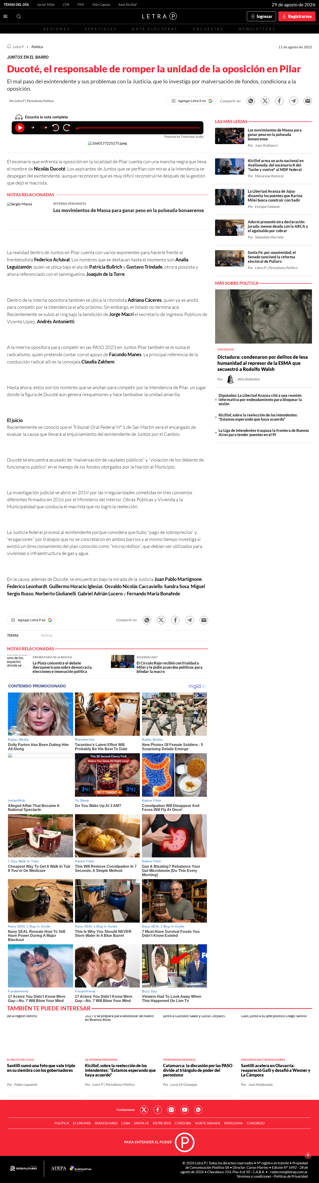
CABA (125, 1123)
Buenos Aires (106, 1123)
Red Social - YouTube (185, 1110)
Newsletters (257, 29)
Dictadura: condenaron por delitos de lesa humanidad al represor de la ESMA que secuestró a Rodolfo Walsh (262, 363)
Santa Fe (141, 1123)
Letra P (18, 46)
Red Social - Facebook (158, 1110)
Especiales (101, 29)
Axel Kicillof (127, 4)
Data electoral (155, 29)
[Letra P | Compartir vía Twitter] (265, 101)
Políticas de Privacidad (291, 1176)
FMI (81, 4)
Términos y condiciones (254, 1176)
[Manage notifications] (308, 1155)
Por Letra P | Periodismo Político (31, 101)
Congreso (256, 1123)
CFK (66, 4)
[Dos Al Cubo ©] (24, 1168)
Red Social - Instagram (171, 1110)
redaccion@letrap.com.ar (289, 1171)
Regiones (56, 29)
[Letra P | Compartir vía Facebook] (279, 101)
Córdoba (183, 1123)
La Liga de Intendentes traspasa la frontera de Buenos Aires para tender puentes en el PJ (264, 432)
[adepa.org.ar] (58, 1169)
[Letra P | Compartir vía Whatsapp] (251, 101)
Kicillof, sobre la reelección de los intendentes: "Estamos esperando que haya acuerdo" (258, 417)
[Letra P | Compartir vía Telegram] (294, 101)
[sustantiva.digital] (80, 1168)
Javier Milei (46, 4)
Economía (82, 1123)
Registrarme (300, 16)
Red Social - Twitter (144, 1110)
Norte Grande (207, 1123)
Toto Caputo (101, 4)
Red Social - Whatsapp (198, 1110)
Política (37, 46)
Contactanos (126, 1110)
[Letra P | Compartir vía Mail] (308, 101)
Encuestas (208, 29)
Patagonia (233, 1123)
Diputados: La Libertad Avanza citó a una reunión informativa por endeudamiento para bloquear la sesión (260, 399)
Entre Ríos (162, 1123)
